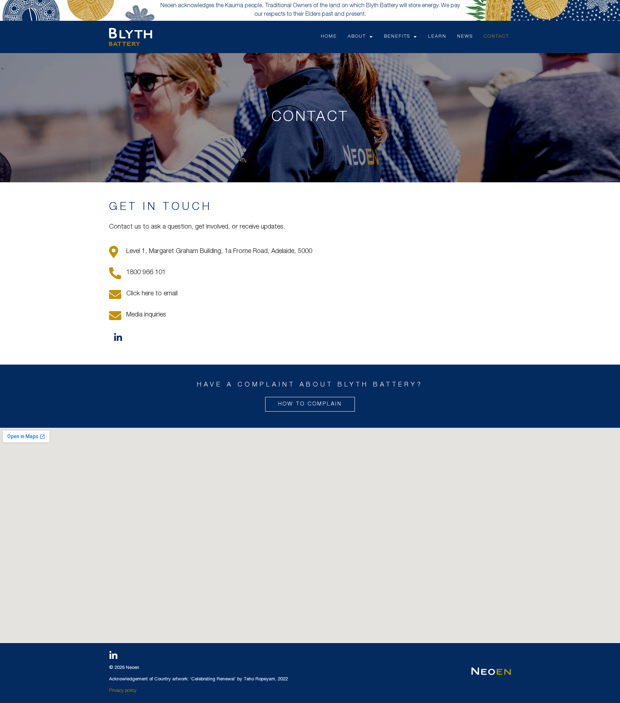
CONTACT (496, 36)
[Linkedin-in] (118, 338)
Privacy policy (122, 691)
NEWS (465, 36)
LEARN (437, 36)
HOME (329, 36)
